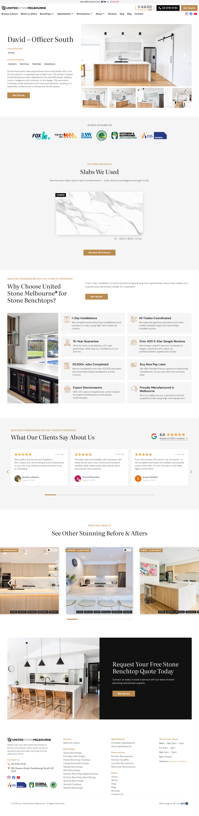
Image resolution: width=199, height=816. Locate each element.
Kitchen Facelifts (120, 759)
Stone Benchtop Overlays (76, 759)
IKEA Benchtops (71, 770)
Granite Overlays (72, 784)
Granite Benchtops (73, 780)
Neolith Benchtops (73, 787)
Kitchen (11, 52)
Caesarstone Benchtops (76, 763)
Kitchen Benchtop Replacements (80, 773)
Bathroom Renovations (123, 766)
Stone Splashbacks (121, 746)
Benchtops (45, 13)
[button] (88, 55)
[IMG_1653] (136, 55)
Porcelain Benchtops (74, 756)
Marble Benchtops (73, 766)
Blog (129, 13)
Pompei (61, 195)
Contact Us (13, 759)
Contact (139, 13)
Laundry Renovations (122, 763)
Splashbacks (64, 13)
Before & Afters (29, 13)
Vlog (122, 13)
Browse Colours (9, 13)
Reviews (112, 13)
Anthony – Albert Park (78, 550)
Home (114, 776)
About (99, 13)
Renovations (83, 13)
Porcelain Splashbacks (123, 742)
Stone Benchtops (72, 752)
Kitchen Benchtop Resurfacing (79, 777)
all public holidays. (177, 761)
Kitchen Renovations (122, 756)
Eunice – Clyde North (151, 550)
